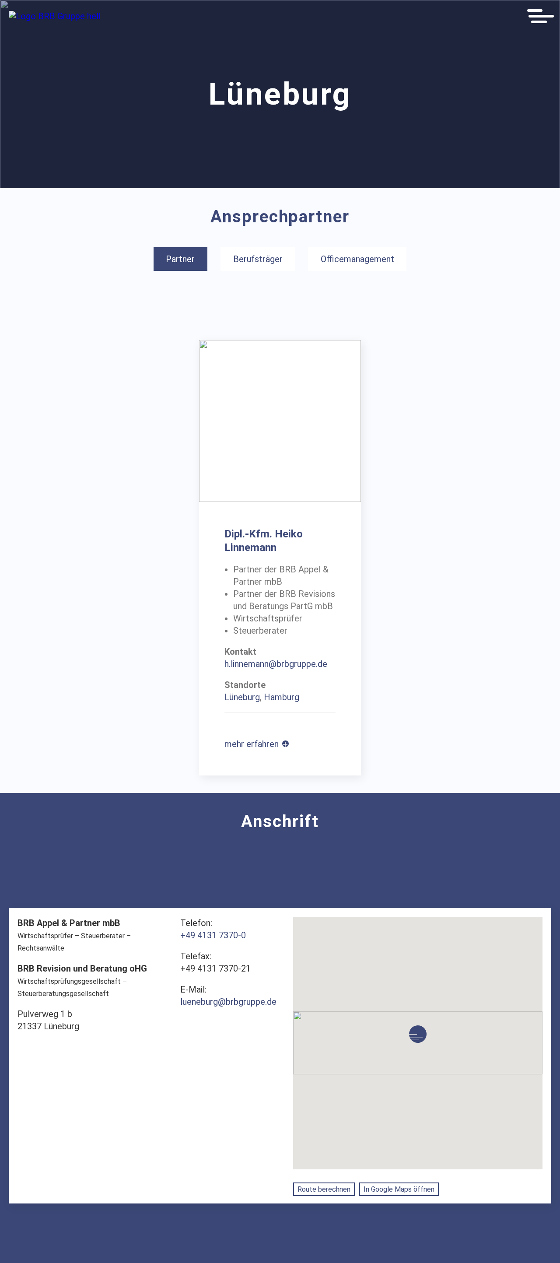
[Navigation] (540, 16)
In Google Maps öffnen (399, 1189)
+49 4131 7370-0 (213, 935)
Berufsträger (258, 259)
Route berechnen (324, 1189)
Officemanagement (357, 259)
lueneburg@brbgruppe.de (228, 1001)
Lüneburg (242, 697)
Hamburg (281, 697)
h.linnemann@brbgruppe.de (275, 664)
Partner (180, 259)
